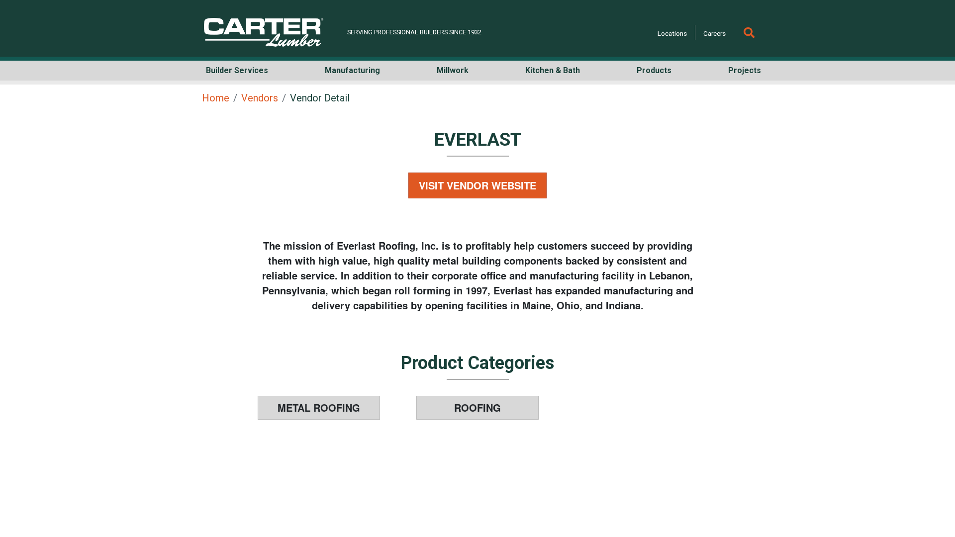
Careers (714, 33)
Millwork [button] (453, 70)
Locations (672, 33)
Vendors (259, 98)
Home (215, 98)
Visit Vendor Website (477, 185)
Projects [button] (744, 70)
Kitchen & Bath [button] (552, 70)
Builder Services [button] (237, 70)
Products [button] (654, 70)
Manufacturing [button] (352, 70)
